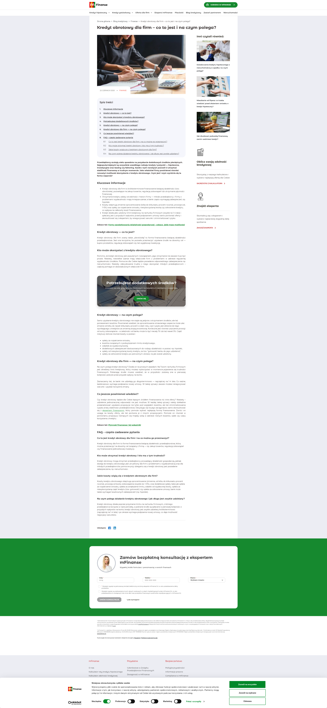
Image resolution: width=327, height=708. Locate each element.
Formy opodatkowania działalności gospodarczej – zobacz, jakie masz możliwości (146, 225)
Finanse (134, 21)
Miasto (193, 578)
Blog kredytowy (120, 21)
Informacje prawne (174, 672)
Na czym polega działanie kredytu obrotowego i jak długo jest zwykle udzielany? (141, 154)
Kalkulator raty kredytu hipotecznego (106, 672)
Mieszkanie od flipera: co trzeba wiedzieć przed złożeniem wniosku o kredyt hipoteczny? (212, 103)
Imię (101, 578)
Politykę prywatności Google (149, 638)
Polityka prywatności (175, 668)
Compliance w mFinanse (176, 676)
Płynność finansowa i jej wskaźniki (124, 425)
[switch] (131, 701)
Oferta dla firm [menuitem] (142, 13)
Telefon (148, 578)
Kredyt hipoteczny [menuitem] (98, 13)
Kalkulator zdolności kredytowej (103, 676)
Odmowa (247, 701)
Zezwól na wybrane (247, 693)
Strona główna (103, 21)
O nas (91, 668)
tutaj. (114, 626)
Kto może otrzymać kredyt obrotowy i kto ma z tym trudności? (133, 146)
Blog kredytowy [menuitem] (193, 13)
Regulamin (137, 638)
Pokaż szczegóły (193, 701)
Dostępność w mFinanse (138, 674)
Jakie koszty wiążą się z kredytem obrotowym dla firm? (130, 150)
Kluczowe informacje (111, 109)
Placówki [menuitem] (179, 13)
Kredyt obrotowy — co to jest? (115, 113)
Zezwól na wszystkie (247, 684)
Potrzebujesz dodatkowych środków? (119, 121)
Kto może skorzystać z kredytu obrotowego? (122, 117)
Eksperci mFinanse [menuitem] (163, 13)
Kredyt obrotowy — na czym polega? (119, 125)
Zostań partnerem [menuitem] (212, 13)
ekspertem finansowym (113, 410)
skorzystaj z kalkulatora (209, 183)
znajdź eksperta (205, 228)
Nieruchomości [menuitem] (231, 13)
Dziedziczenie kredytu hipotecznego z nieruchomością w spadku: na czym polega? (213, 68)
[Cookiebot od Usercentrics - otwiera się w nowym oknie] (75, 703)
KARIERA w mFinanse (221, 5)
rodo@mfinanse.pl (143, 624)
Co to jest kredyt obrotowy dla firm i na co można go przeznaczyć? (135, 142)
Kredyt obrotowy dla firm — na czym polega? (123, 129)
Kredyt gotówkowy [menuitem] (121, 13)
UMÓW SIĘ (141, 299)
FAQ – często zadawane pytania (116, 138)
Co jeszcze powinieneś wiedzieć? (117, 133)
